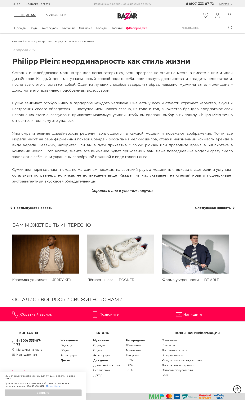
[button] (43, 392)
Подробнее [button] (53, 386)
